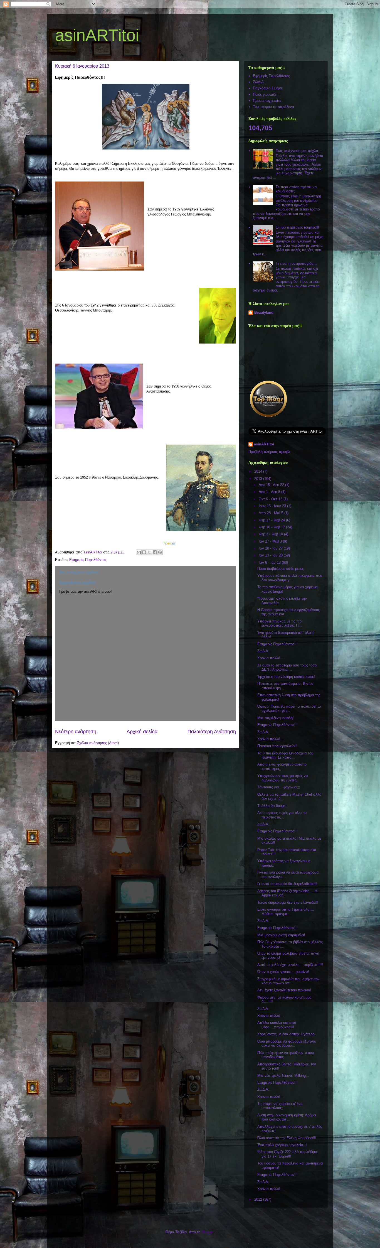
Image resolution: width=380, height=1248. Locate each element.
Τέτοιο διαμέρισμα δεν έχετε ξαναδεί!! (287, 902)
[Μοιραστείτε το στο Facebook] (154, 552)
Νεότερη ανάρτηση (75, 731)
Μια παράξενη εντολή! (275, 718)
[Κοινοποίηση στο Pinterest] (160, 552)
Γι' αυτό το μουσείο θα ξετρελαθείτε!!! (287, 884)
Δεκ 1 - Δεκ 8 (270, 492)
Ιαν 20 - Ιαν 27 (271, 548)
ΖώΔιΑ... (260, 82)
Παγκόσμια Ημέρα (267, 88)
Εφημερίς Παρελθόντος (87, 560)
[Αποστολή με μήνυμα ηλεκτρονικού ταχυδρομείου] (139, 552)
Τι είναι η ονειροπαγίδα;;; (296, 263)
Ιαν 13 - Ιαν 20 (271, 555)
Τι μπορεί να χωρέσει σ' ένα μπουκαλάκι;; (280, 1106)
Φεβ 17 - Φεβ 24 (272, 520)
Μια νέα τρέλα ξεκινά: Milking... (283, 1075)
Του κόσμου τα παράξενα (273, 107)
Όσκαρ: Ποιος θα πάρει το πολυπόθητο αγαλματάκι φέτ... (289, 708)
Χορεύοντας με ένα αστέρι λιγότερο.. (287, 1034)
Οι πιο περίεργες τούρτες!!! (297, 227)
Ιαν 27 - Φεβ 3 (271, 541)
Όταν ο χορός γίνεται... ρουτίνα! (283, 972)
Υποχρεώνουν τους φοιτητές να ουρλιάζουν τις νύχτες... (282, 778)
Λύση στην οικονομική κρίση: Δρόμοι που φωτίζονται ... (286, 1117)
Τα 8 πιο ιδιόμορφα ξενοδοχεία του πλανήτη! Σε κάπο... (285, 755)
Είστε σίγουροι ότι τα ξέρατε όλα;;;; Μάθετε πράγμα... (285, 911)
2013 (258, 479)
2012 (258, 1199)
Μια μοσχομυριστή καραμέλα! (281, 935)
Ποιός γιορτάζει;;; (267, 94)
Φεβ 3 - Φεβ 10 (271, 534)
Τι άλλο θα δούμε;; (272, 806)
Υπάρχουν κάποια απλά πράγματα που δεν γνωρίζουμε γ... (289, 577)
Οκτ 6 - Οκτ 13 (271, 499)
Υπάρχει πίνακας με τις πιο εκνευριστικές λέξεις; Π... (279, 623)
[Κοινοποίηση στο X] (149, 552)
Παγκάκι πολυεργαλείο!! (277, 746)
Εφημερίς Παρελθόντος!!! (277, 644)
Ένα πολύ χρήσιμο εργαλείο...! (282, 1145)
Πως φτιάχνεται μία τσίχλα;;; (299, 151)
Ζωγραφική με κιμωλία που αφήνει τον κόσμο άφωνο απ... (288, 981)
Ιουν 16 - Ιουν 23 (273, 506)
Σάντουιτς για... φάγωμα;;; (278, 787)
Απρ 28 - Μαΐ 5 (271, 513)
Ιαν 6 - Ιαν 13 (270, 562)
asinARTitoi (97, 35)
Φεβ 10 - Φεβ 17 (272, 527)
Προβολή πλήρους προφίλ (269, 452)
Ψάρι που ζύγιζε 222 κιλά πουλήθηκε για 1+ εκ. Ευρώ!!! (287, 1154)
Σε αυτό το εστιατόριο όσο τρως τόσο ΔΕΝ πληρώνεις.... (287, 667)
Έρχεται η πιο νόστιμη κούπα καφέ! (286, 677)
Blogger (207, 1232)
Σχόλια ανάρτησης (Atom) (98, 743)
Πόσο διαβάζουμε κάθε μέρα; (280, 569)
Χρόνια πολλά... (270, 658)
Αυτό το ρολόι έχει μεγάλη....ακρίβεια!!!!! (290, 965)
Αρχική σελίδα (142, 731)
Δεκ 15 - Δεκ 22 (272, 485)
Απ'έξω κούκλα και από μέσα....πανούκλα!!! (276, 1025)
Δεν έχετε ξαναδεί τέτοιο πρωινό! (284, 990)
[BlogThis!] (144, 552)
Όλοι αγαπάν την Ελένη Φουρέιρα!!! (286, 1138)
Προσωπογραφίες (267, 101)
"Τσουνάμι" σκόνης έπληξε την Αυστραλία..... (282, 600)
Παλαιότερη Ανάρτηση (211, 731)
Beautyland (263, 312)
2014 (258, 471)
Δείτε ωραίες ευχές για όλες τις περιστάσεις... (282, 815)
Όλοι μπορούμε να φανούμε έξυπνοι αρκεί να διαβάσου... (286, 1043)
